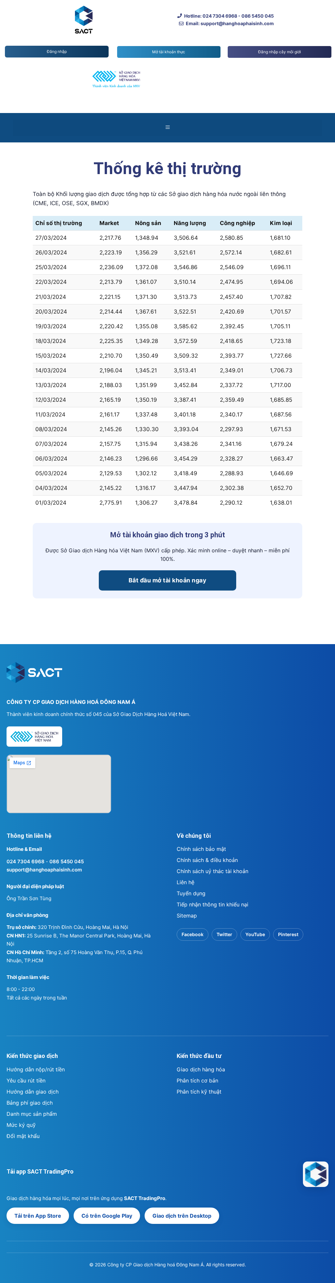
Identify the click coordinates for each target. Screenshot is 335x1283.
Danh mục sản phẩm (32, 1114)
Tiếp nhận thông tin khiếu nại (212, 904)
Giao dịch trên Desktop (181, 1215)
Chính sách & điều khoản (207, 860)
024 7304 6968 (25, 861)
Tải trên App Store (37, 1215)
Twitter (224, 934)
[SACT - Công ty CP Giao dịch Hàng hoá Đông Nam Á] (315, 1174)
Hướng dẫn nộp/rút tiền (36, 1069)
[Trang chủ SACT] (34, 675)
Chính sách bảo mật (201, 849)
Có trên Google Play (106, 1215)
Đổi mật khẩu (23, 1136)
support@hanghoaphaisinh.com (44, 870)
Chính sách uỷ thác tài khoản (212, 871)
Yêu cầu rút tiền (26, 1080)
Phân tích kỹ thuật (199, 1091)
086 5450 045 (66, 861)
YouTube (255, 934)
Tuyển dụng (191, 893)
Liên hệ (185, 882)
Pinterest (288, 934)
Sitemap (187, 915)
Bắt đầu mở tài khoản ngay (168, 580)
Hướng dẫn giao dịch (33, 1091)
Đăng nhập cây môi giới (279, 51)
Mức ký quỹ (21, 1125)
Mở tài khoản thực (168, 51)
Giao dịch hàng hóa (201, 1069)
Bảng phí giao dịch (30, 1102)
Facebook (192, 934)
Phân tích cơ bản (197, 1080)
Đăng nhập (57, 51)
